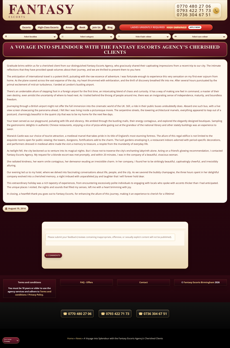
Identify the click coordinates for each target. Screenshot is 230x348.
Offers (89, 282)
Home (70, 338)
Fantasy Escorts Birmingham (199, 282)
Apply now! (195, 27)
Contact (143, 282)
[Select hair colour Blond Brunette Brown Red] (143, 36)
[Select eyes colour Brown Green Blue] (199, 36)
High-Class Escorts (48, 27)
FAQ (82, 282)
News (79, 338)
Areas (69, 27)
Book (82, 27)
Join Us (96, 27)
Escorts (26, 27)
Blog (110, 27)
